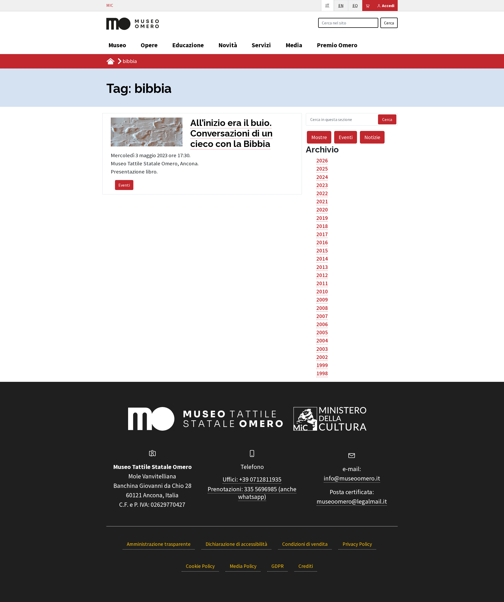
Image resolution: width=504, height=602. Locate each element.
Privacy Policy (357, 544)
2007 (322, 316)
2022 (322, 193)
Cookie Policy (200, 566)
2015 (322, 250)
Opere (149, 45)
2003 (322, 349)
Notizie (372, 137)
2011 (322, 283)
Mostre (319, 137)
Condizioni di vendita (305, 544)
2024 (322, 177)
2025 (322, 168)
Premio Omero (337, 45)
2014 (322, 258)
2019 (322, 218)
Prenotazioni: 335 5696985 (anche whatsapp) (252, 493)
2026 (322, 160)
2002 (322, 357)
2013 (322, 267)
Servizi (261, 45)
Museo (117, 45)
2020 (322, 209)
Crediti (305, 566)
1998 (322, 373)
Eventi (124, 185)
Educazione (188, 45)
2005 (322, 332)
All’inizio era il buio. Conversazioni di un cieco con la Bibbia (231, 133)
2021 (322, 201)
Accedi (387, 5)
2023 (322, 185)
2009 (322, 299)
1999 (322, 365)
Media (294, 45)
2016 (322, 242)
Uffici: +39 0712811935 (252, 479)
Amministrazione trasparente (159, 544)
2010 (322, 291)
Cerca (389, 22)
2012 (322, 275)
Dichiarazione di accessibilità (236, 544)
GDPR (277, 566)
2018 (322, 226)
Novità (227, 45)
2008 (322, 308)
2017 (322, 234)
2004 (322, 340)
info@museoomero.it (352, 478)
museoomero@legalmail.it (352, 501)
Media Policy (243, 566)
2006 (322, 324)
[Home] (132, 23)
